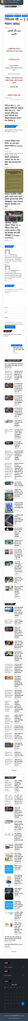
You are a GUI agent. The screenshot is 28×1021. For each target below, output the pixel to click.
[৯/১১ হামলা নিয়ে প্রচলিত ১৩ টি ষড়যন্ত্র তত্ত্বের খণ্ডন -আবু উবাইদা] (9, 579)
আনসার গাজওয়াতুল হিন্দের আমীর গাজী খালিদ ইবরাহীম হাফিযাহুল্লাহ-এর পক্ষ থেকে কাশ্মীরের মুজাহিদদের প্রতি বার (18, 879)
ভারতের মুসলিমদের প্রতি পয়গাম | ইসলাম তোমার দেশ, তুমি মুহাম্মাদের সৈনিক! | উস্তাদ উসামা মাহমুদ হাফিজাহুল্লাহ (18, 656)
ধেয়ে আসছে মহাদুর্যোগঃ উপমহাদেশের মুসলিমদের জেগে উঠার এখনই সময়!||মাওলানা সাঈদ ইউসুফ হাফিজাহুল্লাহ (18, 706)
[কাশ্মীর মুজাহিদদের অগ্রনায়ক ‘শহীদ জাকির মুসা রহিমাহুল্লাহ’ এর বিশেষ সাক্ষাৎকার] (9, 894)
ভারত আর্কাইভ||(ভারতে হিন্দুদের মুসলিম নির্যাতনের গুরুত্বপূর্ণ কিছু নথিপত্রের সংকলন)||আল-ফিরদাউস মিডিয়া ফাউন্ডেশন (18, 681)
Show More (14, 770)
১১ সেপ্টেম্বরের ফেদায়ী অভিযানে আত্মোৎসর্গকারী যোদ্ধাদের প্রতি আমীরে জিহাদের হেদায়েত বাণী (18, 519)
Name (6, 307)
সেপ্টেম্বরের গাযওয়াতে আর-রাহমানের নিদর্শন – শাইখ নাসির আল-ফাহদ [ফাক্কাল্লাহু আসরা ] (18, 506)
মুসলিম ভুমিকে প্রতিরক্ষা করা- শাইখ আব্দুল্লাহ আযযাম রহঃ (18, 349)
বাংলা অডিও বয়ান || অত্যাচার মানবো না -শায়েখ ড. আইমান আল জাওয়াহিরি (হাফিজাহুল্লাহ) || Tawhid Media (18, 434)
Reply (6, 264)
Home (6, 14)
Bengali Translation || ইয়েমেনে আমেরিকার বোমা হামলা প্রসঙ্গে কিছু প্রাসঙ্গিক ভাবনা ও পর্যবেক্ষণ (10, 2)
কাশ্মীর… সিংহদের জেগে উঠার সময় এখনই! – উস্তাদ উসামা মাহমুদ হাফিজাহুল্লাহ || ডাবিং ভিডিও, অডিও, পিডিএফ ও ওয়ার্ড (18, 928)
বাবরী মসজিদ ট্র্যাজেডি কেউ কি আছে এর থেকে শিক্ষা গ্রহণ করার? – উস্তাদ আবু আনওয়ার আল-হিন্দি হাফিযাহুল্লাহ (18, 611)
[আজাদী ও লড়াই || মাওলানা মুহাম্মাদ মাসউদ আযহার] (9, 869)
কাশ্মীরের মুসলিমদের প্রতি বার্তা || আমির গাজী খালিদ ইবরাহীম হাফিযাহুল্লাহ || (18, 847)
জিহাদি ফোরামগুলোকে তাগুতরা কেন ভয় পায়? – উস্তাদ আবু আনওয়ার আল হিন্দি (13, 161)
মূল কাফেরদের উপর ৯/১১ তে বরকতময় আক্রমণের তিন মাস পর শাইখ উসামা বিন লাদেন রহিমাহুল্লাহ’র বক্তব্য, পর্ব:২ (18, 400)
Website (6, 317)
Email (6, 312)
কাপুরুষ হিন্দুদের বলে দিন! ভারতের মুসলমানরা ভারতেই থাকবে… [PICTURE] (18, 736)
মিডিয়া (9, 14)
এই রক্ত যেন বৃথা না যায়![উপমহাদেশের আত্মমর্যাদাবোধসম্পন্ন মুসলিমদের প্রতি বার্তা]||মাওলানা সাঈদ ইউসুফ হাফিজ (18, 668)
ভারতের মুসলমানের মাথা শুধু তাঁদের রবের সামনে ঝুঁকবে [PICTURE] (18, 746)
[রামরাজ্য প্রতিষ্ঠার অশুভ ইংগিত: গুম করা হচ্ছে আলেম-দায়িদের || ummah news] (14, 134)
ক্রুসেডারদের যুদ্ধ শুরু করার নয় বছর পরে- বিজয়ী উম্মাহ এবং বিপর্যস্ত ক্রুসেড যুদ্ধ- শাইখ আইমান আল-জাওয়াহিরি (18, 375)
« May (5, 1009)
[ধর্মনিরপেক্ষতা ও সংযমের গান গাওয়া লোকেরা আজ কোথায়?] (9, 754)
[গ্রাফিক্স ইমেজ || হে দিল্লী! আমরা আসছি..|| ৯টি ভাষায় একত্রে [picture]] (9, 762)
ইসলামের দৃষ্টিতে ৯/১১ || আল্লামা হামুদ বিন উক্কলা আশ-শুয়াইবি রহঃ (18, 444)
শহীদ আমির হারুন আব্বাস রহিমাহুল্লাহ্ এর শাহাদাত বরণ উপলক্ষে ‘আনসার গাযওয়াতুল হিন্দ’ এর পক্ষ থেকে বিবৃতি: (13, 938)
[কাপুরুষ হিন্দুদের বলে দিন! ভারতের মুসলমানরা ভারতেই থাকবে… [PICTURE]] (9, 737)
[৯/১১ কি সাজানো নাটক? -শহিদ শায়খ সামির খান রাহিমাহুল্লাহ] (9, 483)
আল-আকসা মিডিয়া (14, 14)
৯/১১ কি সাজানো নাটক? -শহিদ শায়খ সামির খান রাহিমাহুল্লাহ (18, 484)
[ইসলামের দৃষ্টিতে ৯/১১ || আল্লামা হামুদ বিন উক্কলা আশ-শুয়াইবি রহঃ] (9, 443)
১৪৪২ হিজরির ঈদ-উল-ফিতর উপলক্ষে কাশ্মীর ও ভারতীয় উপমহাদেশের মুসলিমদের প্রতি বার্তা (18, 837)
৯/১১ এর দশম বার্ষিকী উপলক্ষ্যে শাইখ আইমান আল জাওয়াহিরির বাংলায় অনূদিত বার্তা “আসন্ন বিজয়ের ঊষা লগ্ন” (14, 365)
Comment (7, 292)
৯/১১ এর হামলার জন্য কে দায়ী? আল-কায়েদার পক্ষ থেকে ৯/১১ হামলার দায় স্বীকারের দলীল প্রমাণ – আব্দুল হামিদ (18, 554)
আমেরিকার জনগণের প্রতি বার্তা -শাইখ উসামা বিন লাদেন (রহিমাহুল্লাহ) (18, 543)
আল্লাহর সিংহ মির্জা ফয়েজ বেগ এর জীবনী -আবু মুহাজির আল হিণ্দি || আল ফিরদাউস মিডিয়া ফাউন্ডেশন (18, 645)
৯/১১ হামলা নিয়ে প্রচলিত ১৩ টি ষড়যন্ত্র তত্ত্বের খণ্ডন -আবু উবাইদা (18, 580)
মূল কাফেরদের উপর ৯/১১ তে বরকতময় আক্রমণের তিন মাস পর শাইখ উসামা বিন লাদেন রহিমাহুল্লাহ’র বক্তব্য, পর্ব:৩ (18, 388)
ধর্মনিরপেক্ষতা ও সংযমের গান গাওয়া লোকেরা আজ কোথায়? (18, 754)
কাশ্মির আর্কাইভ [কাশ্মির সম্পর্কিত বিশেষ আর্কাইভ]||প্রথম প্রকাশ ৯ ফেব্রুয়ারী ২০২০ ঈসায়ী (18, 905)
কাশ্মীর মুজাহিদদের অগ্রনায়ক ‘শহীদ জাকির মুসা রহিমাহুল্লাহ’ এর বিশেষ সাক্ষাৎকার (18, 892)
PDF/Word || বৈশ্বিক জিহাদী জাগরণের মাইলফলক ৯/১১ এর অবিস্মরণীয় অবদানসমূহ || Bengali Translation (18, 591)
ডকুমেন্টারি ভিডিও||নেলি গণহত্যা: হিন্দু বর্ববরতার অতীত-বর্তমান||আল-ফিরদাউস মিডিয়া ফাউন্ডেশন (18, 694)
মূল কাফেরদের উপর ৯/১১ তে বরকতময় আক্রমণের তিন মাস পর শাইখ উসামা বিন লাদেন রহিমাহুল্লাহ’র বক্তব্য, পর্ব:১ (18, 412)
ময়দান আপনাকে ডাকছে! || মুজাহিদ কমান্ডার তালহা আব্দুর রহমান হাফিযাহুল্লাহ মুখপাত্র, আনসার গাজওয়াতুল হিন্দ (18, 857)
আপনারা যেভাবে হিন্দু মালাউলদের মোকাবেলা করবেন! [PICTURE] (18, 727)
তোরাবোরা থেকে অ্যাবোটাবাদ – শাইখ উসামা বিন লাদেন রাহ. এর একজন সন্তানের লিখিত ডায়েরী (18, 493)
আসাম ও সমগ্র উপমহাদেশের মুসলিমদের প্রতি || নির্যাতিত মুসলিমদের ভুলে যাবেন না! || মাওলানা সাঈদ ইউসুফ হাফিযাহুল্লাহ (18, 632)
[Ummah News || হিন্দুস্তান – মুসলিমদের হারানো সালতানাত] (9, 622)
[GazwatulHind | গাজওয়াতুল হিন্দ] (10, 6)
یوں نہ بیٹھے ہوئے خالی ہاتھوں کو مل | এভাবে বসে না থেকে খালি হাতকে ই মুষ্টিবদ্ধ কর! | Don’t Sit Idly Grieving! (18, 799)
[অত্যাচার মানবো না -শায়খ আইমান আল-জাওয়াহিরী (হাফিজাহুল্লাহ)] (9, 421)
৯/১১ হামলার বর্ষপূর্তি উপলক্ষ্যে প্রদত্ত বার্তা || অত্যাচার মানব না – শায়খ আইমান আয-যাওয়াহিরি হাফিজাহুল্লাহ (18, 455)
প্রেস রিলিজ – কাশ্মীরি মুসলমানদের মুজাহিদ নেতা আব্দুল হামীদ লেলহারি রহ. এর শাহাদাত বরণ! (18, 916)
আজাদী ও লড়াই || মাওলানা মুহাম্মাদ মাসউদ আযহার (18, 867)
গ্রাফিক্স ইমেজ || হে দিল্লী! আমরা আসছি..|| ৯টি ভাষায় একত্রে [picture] (18, 762)
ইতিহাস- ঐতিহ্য (18, 16)
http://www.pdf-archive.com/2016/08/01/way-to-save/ (14, 68)
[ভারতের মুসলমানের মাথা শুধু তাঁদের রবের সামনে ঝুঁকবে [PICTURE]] (9, 745)
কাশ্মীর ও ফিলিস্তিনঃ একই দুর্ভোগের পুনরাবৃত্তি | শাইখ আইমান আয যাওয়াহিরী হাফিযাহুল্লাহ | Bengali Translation (18, 786)
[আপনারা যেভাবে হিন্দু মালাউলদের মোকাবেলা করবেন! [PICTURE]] (9, 728)
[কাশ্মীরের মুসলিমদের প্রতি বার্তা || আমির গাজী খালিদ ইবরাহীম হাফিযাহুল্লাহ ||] (9, 846)
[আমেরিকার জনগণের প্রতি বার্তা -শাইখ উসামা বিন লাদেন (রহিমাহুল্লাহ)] (9, 542)
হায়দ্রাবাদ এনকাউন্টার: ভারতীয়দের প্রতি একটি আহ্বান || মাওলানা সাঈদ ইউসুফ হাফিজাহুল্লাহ (18, 719)
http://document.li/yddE (14, 74)
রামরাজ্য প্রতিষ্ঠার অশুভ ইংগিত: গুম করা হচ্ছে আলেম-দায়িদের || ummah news (13, 145)
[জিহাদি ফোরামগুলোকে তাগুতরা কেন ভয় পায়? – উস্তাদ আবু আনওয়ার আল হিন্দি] (14, 154)
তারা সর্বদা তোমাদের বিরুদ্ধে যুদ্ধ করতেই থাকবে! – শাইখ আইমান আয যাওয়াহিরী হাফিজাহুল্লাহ (18, 532)
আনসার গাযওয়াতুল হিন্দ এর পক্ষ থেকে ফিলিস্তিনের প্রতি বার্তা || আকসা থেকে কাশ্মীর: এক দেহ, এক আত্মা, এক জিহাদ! (18, 825)
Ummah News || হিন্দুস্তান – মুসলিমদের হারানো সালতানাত (18, 621)
